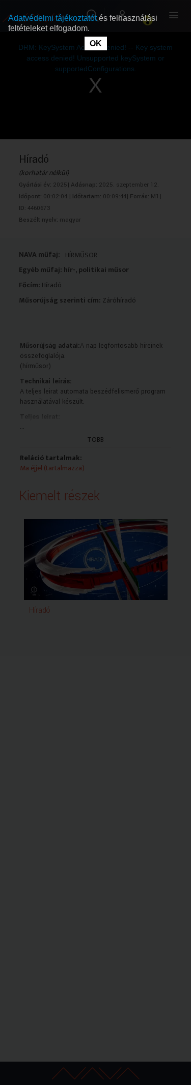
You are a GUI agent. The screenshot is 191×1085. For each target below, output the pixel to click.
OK (96, 43)
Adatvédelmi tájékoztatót (53, 18)
